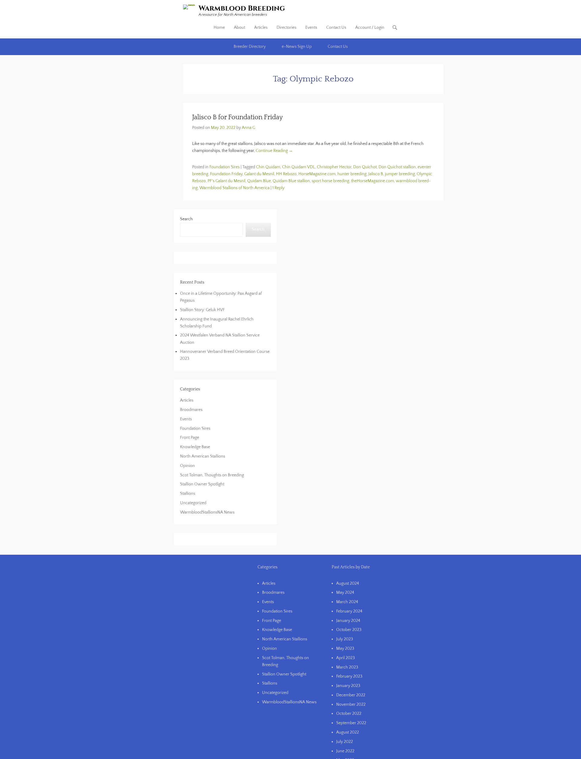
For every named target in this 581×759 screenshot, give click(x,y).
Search (186, 219)
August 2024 (347, 583)
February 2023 (349, 676)
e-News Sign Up (297, 46)
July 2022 (344, 741)
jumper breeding (400, 174)
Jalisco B (375, 174)
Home (219, 27)
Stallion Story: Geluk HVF (202, 309)
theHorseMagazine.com (372, 181)
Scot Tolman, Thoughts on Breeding (212, 475)
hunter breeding (351, 174)
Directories (286, 27)
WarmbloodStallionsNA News (207, 512)
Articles (261, 27)
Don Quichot (365, 167)
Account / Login (369, 27)
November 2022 (351, 704)
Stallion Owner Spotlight (202, 484)
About (239, 27)
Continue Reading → (274, 150)
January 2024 (348, 620)
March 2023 (347, 667)
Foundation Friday (226, 174)
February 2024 (349, 611)
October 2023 (348, 629)
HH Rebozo (286, 174)
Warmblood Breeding (242, 8)
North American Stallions (202, 456)
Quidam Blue (259, 181)
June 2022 (345, 751)
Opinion (187, 465)
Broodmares (191, 409)
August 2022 (347, 732)
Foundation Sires (224, 167)
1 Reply (278, 188)
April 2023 (345, 658)
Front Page (189, 437)
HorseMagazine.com (317, 174)
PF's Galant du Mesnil (226, 181)
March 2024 (347, 602)
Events (311, 27)
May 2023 (345, 648)
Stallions (187, 493)
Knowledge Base (195, 447)
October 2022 (348, 713)
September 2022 (351, 723)
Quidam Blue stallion (291, 181)
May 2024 (345, 592)
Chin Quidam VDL (298, 167)
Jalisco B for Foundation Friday (237, 117)
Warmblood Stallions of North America (234, 188)
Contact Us (336, 27)
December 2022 (350, 695)
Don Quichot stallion (397, 167)
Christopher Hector (334, 167)
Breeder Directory (250, 46)
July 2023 (344, 639)
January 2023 (348, 685)
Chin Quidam (268, 167)
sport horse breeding (330, 181)
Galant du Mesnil (259, 174)
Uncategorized (193, 503)
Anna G (248, 127)
